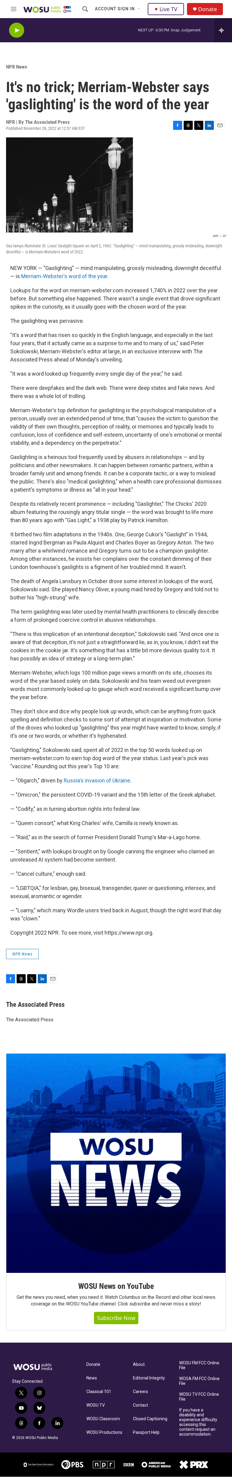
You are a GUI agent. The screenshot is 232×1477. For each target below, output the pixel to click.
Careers (140, 1391)
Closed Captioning (150, 1419)
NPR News (16, 67)
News (91, 1378)
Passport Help (146, 1432)
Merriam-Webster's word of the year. (64, 276)
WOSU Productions (104, 1432)
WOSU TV (95, 1405)
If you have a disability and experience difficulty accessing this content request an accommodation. (198, 1422)
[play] (16, 30)
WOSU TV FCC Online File (199, 1397)
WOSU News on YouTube (116, 1286)
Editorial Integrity (149, 1378)
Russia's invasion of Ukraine (97, 780)
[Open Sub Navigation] (139, 9)
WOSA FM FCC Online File (199, 1381)
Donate (207, 9)
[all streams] (223, 30)
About (139, 1364)
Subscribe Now (116, 1317)
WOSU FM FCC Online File (199, 1365)
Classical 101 (98, 1391)
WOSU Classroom (103, 1419)
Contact (140, 1405)
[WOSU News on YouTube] (116, 1163)
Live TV (168, 9)
